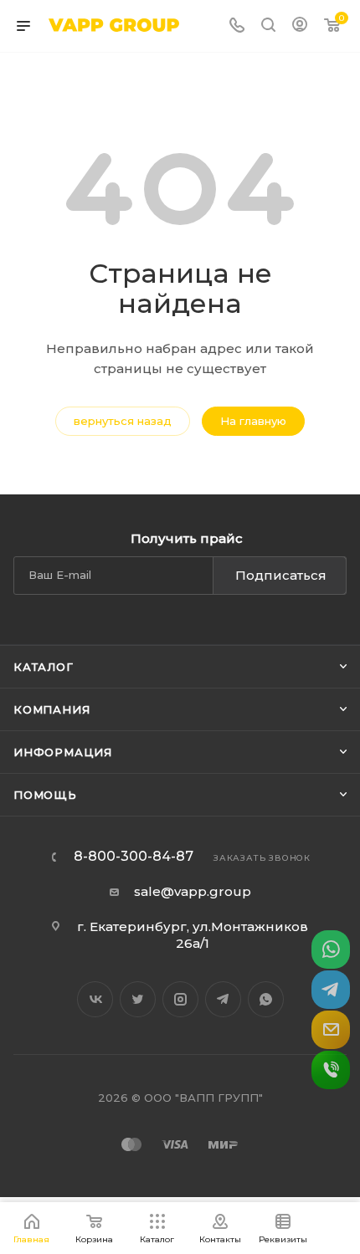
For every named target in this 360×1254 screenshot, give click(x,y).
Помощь (45, 794)
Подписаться (281, 575)
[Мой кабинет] (299, 26)
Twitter (138, 999)
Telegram (223, 999)
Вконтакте (95, 999)
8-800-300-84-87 (133, 856)
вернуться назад (123, 420)
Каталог (43, 666)
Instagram (180, 999)
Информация (62, 752)
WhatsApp (266, 999)
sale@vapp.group (192, 891)
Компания (51, 709)
